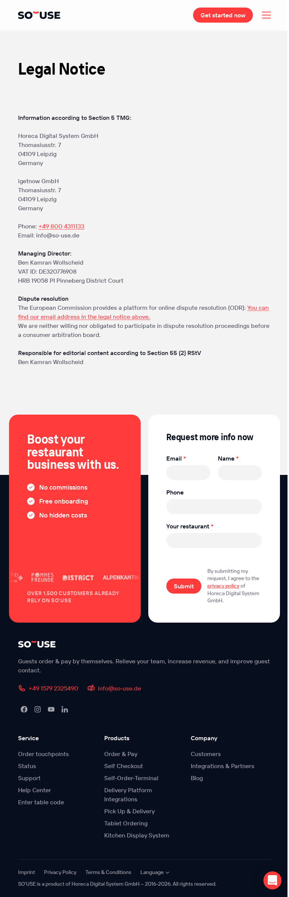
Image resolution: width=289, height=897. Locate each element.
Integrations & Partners (222, 766)
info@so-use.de (119, 688)
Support (29, 778)
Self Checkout (123, 766)
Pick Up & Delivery (129, 811)
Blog (197, 778)
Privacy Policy (60, 872)
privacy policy (223, 585)
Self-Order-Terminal (131, 778)
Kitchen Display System (136, 835)
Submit (184, 586)
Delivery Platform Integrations (128, 794)
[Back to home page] (144, 644)
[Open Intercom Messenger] (272, 880)
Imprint (26, 872)
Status (27, 766)
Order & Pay (120, 754)
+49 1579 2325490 (53, 688)
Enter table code (41, 802)
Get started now (223, 15)
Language (152, 872)
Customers (206, 754)
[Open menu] (266, 15)
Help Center (34, 790)
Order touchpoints (43, 754)
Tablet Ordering (126, 823)
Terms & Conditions (108, 872)
